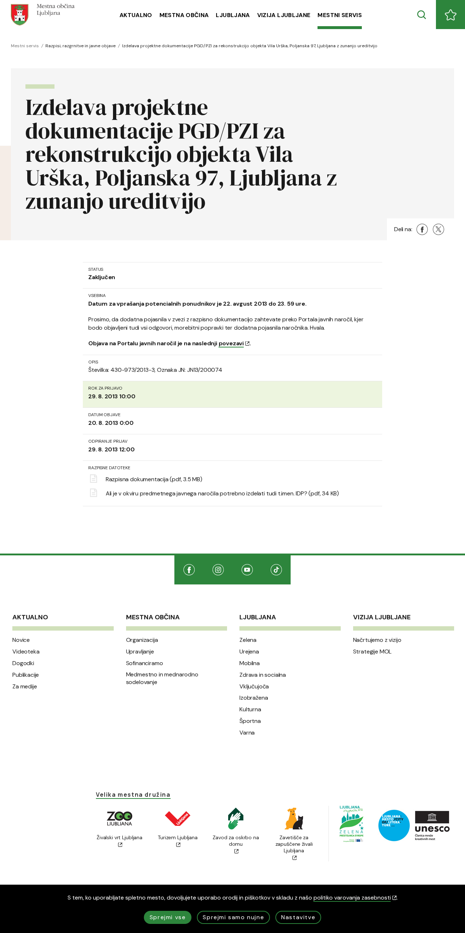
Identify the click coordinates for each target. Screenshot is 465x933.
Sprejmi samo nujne (233, 917)
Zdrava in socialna (262, 675)
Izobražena (253, 697)
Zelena (247, 640)
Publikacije (25, 675)
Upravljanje (140, 651)
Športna (250, 721)
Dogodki (23, 663)
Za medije (24, 686)
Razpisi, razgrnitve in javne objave (80, 46)
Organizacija (142, 640)
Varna (247, 732)
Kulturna (250, 709)
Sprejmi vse (168, 917)
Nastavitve (298, 917)
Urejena (249, 651)
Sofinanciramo (144, 663)
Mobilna (249, 663)
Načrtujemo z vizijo (377, 640)
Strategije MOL (372, 651)
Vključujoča (254, 686)
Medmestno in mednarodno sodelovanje (162, 678)
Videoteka (26, 651)
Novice (21, 640)
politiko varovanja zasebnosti (352, 897)
